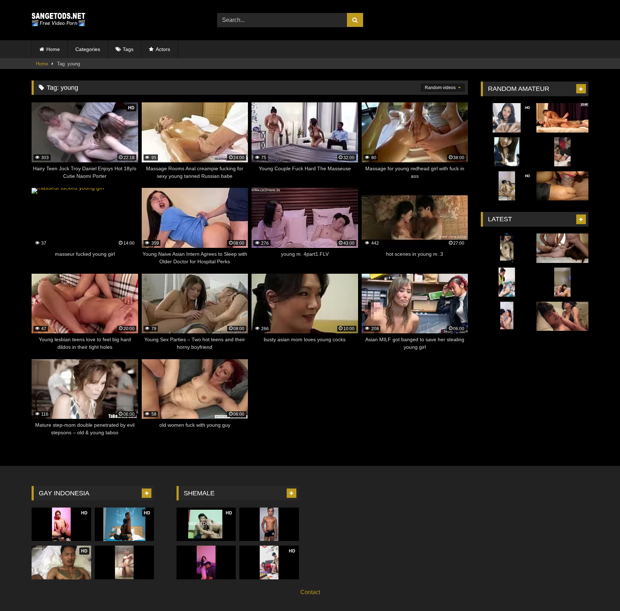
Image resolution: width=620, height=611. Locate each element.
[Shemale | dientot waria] (206, 562)
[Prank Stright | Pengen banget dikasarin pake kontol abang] (124, 562)
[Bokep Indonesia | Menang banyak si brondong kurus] (562, 152)
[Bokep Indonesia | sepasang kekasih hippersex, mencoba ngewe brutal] (507, 316)
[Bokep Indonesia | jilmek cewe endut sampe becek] (562, 282)
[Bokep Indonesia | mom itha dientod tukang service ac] (507, 282)
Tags (128, 49)
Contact (310, 592)
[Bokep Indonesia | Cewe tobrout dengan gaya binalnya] (507, 248)
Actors (163, 49)
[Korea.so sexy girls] (507, 152)
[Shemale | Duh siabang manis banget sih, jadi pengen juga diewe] (269, 524)
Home (53, 49)
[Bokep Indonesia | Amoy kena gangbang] (562, 248)
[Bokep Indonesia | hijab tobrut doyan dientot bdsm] (562, 316)
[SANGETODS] (58, 20)
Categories (87, 49)
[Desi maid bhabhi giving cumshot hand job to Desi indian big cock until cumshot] (562, 186)
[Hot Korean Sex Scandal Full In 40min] (562, 118)
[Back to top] (598, 590)
